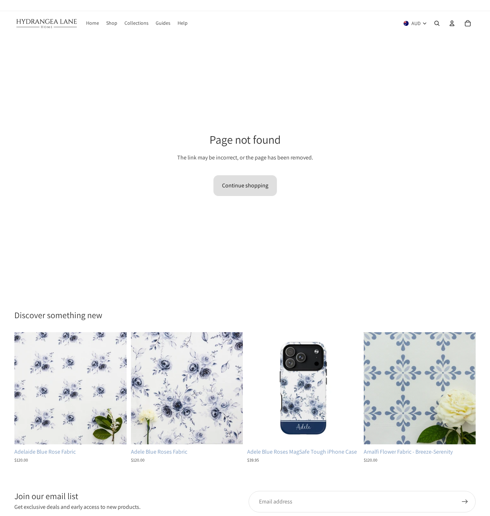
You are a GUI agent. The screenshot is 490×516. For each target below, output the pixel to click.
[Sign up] (464, 501)
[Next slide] (116, 388)
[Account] (452, 23)
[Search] (437, 23)
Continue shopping (245, 185)
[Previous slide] (25, 388)
